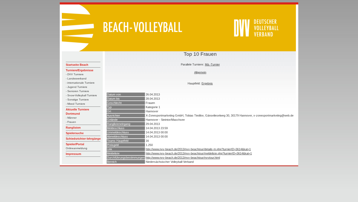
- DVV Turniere (75, 74)
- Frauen (71, 121)
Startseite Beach (77, 64)
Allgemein (200, 72)
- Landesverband (76, 78)
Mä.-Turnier (212, 64)
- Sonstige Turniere (77, 99)
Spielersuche (75, 133)
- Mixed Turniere (75, 103)
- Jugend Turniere (76, 86)
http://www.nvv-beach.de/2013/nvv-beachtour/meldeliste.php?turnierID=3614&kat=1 (199, 153)
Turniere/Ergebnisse (79, 70)
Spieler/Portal (75, 144)
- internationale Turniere (80, 82)
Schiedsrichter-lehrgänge (83, 138)
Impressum (73, 153)
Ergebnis (207, 83)
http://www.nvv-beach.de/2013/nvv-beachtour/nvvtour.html (183, 157)
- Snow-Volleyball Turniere (81, 95)
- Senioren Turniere (77, 91)
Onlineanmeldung (76, 148)
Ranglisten (73, 127)
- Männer (71, 117)
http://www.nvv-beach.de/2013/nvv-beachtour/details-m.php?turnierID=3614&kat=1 (198, 149)
